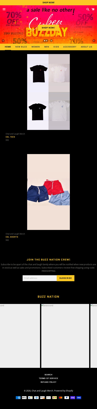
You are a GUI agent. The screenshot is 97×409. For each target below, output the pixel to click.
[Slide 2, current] (46, 41)
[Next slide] (94, 40)
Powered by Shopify (63, 390)
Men (46, 46)
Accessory (69, 46)
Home (8, 46)
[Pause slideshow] (51, 40)
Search (48, 374)
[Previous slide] (3, 40)
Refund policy (48, 382)
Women (35, 46)
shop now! (48, 27)
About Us (86, 46)
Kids (56, 46)
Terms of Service (48, 378)
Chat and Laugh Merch (42, 390)
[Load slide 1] (44, 41)
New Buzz (21, 46)
